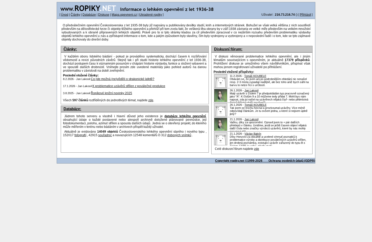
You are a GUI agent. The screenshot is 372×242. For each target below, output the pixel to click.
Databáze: (72, 109)
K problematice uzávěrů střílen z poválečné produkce (128, 86)
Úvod (64, 14)
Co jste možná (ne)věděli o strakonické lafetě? (122, 79)
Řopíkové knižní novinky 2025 (111, 93)
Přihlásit (305, 14)
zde (256, 149)
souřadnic (105, 135)
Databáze (89, 14)
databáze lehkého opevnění (185, 116)
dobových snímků (179, 135)
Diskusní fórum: (228, 49)
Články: (70, 49)
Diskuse (103, 14)
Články (75, 14)
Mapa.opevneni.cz (124, 14)
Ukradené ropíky (150, 14)
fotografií (80, 135)
